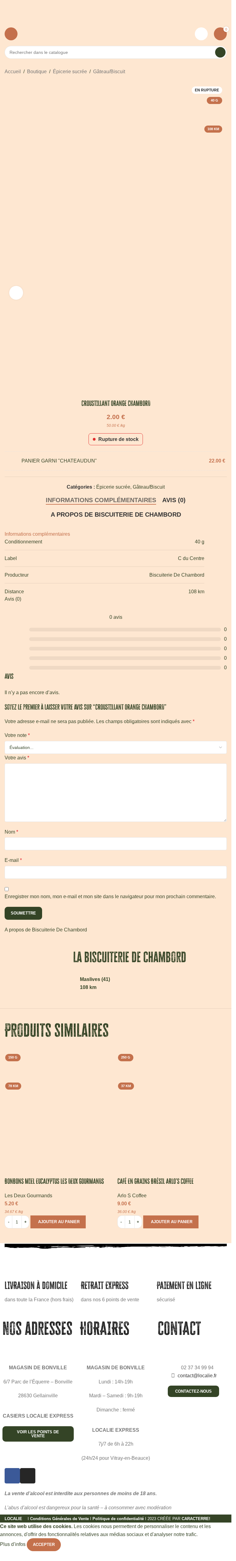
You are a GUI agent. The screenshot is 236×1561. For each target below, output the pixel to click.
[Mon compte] (201, 34)
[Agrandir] (16, 293)
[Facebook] (12, 1475)
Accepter (44, 1544)
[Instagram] (27, 1475)
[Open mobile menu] (11, 34)
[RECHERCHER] (220, 52)
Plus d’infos (13, 1544)
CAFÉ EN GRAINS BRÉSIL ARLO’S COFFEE (155, 1181)
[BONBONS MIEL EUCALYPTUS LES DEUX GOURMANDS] (59, 1106)
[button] (58, 1221)
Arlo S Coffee (132, 1195)
